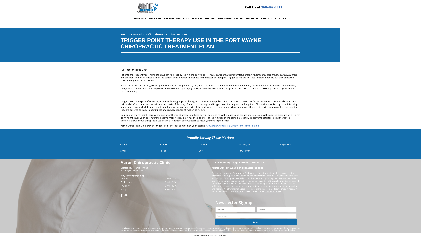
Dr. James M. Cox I (247, 230)
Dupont (203, 144)
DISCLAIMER (169, 230)
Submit (256, 222)
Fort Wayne (244, 144)
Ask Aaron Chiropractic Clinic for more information (232, 125)
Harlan (163, 150)
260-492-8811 (271, 7)
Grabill (123, 150)
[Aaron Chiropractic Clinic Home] (147, 8)
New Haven (244, 150)
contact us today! (273, 191)
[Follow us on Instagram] (126, 196)
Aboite (123, 144)
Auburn (164, 144)
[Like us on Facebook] (121, 196)
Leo (201, 150)
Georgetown (284, 144)
